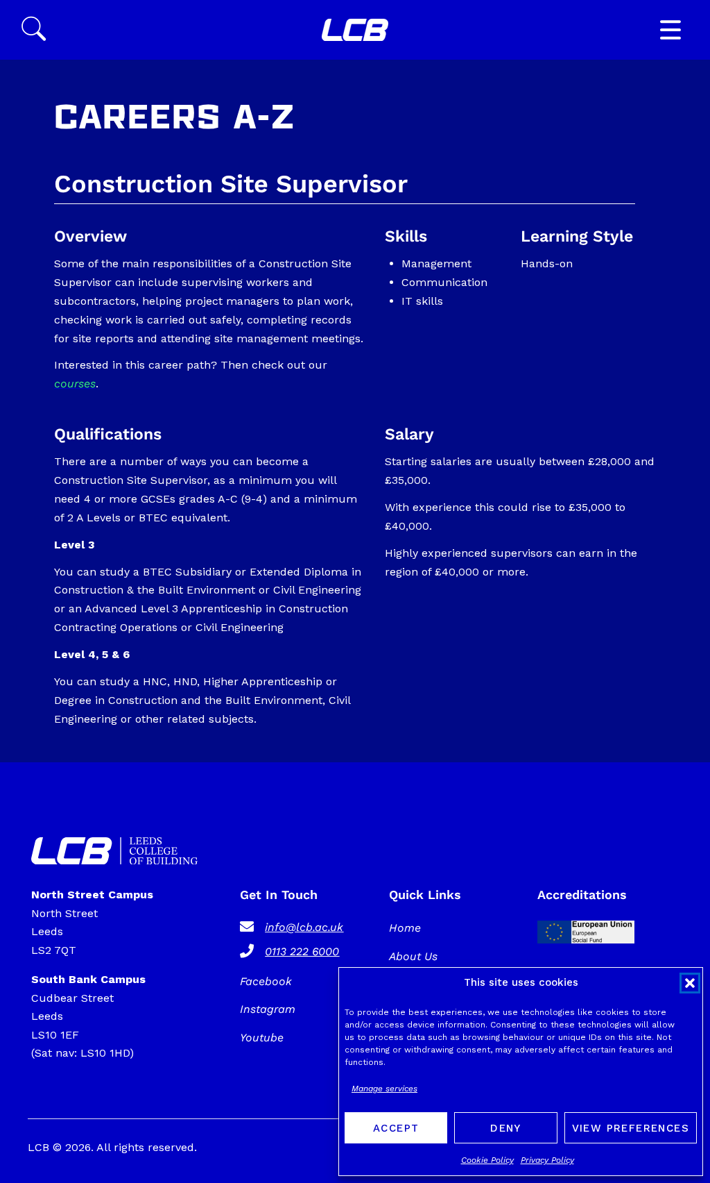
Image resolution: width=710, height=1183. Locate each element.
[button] (690, 983)
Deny (505, 1128)
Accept (396, 1128)
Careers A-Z (174, 120)
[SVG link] (355, 30)
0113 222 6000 (302, 951)
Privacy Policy (547, 1160)
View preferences (630, 1128)
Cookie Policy (487, 1160)
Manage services (384, 1088)
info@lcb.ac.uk (304, 927)
